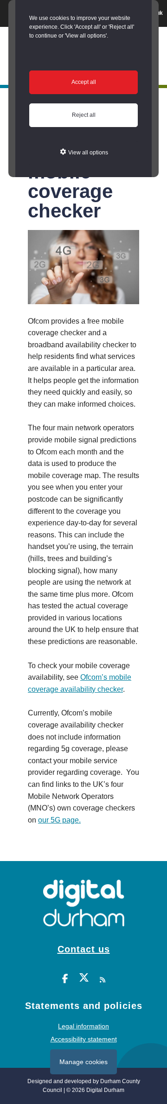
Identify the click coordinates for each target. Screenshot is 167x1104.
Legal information (83, 1026)
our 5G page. (59, 820)
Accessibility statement (84, 1039)
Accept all (83, 82)
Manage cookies (83, 1062)
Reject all (84, 115)
